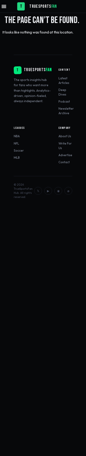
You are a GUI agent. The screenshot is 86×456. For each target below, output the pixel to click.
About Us (64, 136)
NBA (17, 136)
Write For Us (65, 146)
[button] (4, 6)
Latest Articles (63, 80)
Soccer (19, 150)
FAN (54, 6)
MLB (17, 157)
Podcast (64, 101)
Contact (64, 162)
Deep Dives (62, 92)
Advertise (65, 155)
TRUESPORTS (40, 6)
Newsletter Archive (66, 111)
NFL (16, 143)
